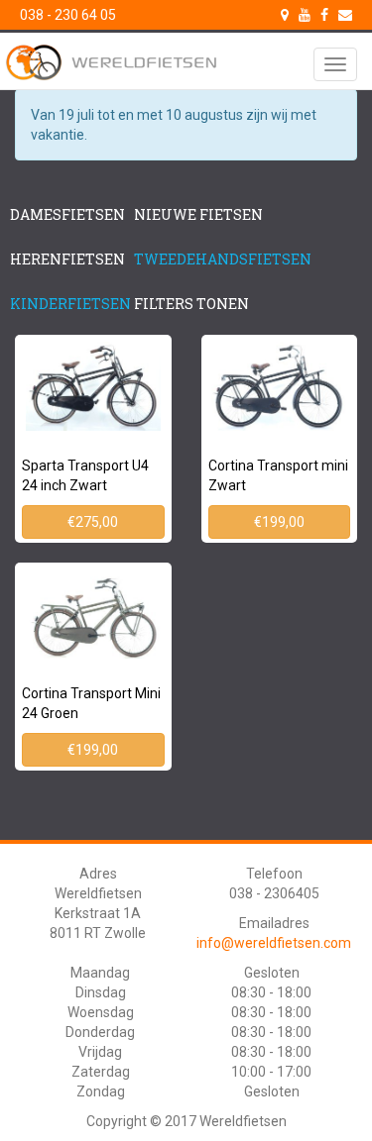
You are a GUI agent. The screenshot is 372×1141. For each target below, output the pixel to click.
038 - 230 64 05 (68, 15)
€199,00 (279, 522)
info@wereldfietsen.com (273, 943)
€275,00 (92, 522)
